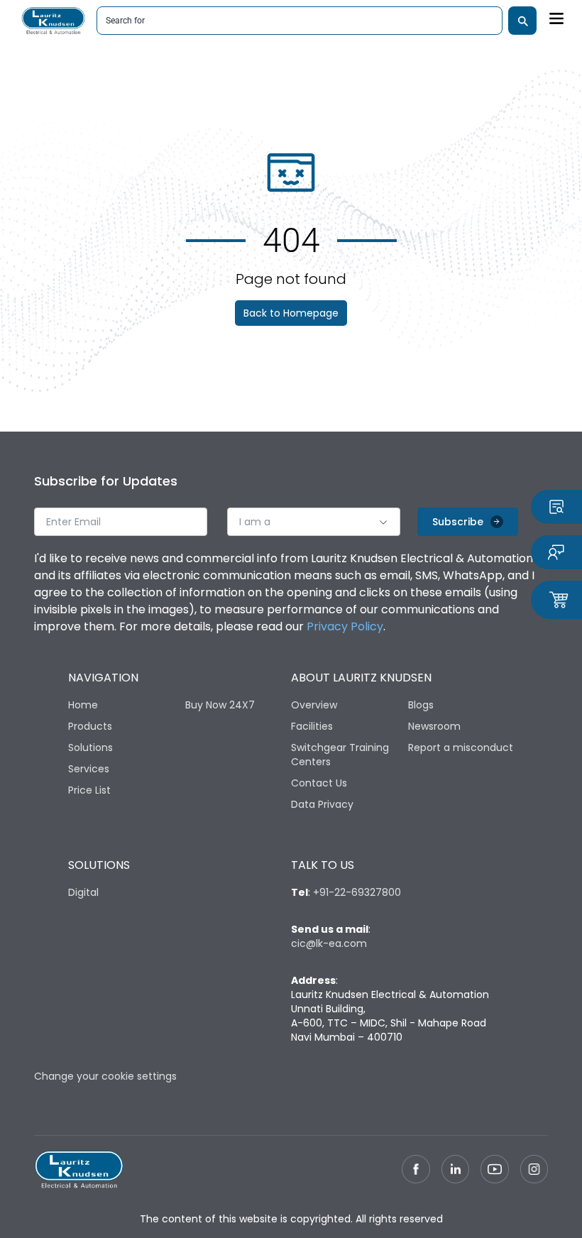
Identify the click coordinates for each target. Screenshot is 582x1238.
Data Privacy (322, 804)
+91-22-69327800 (357, 892)
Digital (83, 892)
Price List (89, 790)
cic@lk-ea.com (329, 943)
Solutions (90, 747)
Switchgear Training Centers (340, 754)
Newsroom (434, 726)
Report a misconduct (460, 747)
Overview (314, 705)
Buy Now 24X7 (220, 705)
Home (83, 705)
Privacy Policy (345, 626)
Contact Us (319, 783)
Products (90, 726)
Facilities (312, 726)
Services (88, 769)
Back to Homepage (291, 313)
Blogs (421, 705)
